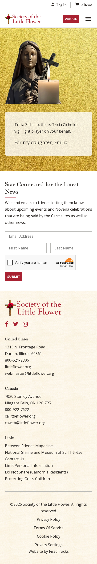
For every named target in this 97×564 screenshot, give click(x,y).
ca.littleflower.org (20, 416)
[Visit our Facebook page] (6, 324)
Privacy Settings (49, 544)
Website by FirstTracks (48, 551)
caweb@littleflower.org (25, 422)
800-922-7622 (17, 409)
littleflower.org (18, 366)
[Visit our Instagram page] (25, 324)
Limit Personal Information (29, 465)
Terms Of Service (48, 527)
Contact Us (14, 458)
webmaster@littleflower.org (29, 373)
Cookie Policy (48, 536)
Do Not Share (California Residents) (36, 472)
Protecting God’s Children (27, 478)
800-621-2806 (17, 360)
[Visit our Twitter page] (15, 324)
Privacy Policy (48, 519)
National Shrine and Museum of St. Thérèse (43, 452)
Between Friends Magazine (29, 445)
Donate (71, 19)
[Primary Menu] (88, 19)
